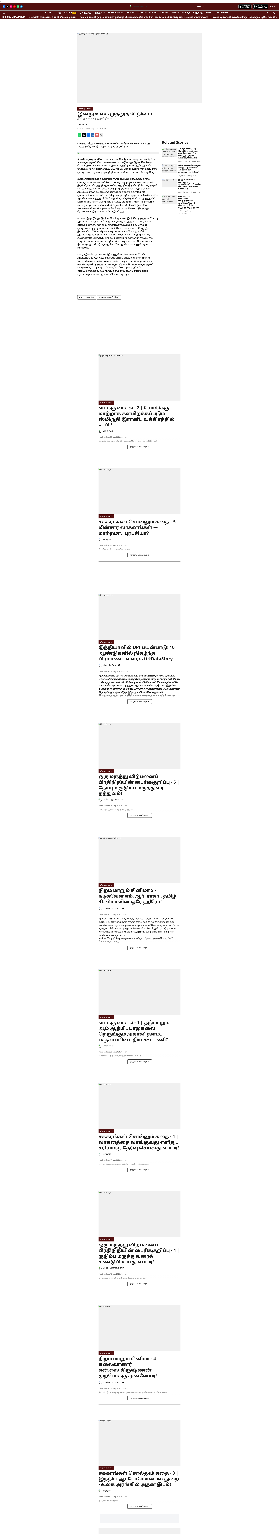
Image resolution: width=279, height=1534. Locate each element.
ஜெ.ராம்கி (108, 431)
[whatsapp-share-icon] (79, 136)
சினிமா (131, 13)
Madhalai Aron (109, 665)
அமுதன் (107, 539)
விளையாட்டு (115, 13)
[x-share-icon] (84, 136)
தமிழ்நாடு (85, 13)
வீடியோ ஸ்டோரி (180, 13)
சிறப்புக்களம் (64, 13)
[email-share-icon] (97, 136)
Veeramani (82, 124)
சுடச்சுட (49, 13)
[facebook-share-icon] (88, 136)
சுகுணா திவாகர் (111, 908)
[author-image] (100, 431)
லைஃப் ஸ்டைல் (148, 13)
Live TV (200, 6)
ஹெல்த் (198, 13)
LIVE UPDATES (221, 13)
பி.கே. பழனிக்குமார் (113, 799)
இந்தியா (100, 13)
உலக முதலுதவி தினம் (109, 297)
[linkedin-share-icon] (92, 136)
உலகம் (164, 13)
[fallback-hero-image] (169, 152)
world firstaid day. (86, 297)
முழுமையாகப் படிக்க (139, 447)
